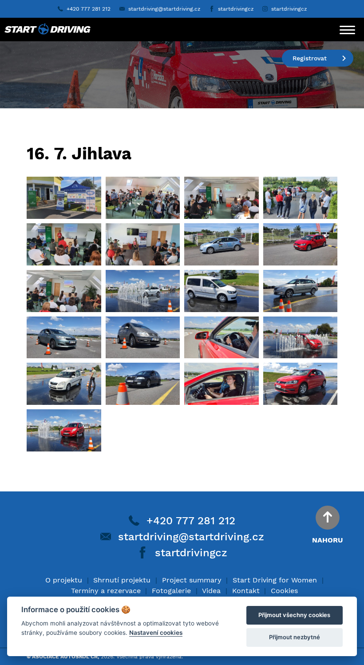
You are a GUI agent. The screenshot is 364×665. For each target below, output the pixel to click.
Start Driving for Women (275, 580)
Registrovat (310, 58)
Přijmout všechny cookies (294, 614)
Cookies (284, 590)
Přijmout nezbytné (294, 637)
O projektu (63, 580)
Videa (211, 590)
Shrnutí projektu (121, 580)
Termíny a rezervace (106, 590)
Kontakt (246, 590)
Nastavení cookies (155, 632)
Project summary (192, 580)
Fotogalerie (171, 590)
